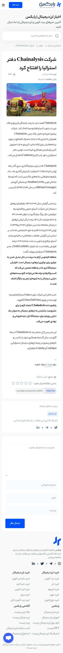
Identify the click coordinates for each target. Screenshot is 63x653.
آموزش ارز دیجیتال (50, 618)
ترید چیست (24, 623)
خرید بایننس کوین (21, 579)
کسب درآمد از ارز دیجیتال (18, 629)
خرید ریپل (25, 595)
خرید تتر (48, 365)
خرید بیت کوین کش (20, 600)
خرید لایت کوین (22, 590)
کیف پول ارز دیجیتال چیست (46, 623)
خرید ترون (54, 595)
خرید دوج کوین (52, 600)
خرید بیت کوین (52, 579)
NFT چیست (53, 629)
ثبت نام (15, 5)
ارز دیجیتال (52, 413)
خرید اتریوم (53, 590)
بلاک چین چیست (22, 612)
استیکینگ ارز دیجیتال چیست (45, 634)
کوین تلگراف (44, 377)
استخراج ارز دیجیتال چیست (17, 634)
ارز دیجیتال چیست (21, 618)
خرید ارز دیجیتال (51, 612)
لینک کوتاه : (50, 390)
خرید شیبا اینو (23, 584)
